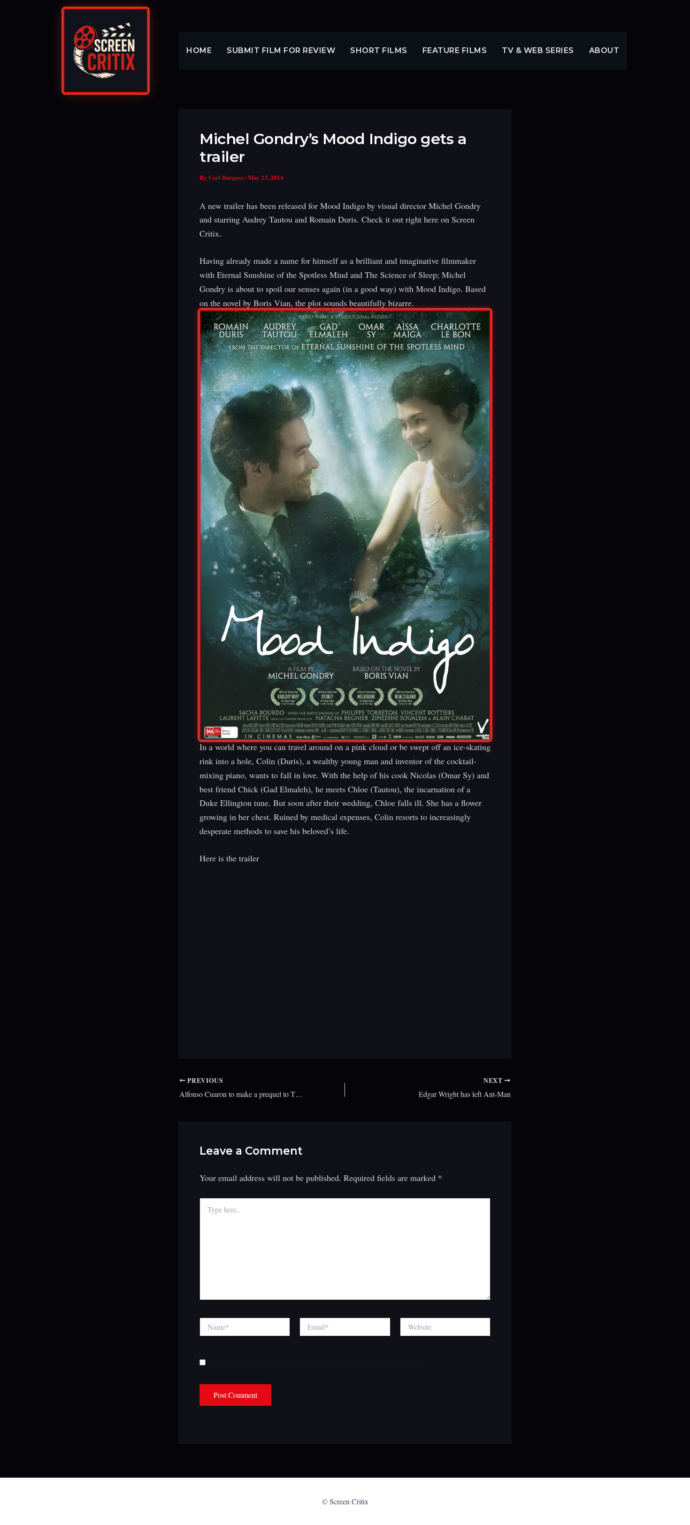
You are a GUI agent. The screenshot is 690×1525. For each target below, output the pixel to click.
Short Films (378, 50)
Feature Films (454, 50)
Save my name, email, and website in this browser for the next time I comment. (318, 1362)
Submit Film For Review (281, 50)
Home (199, 50)
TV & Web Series (538, 50)
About (604, 50)
